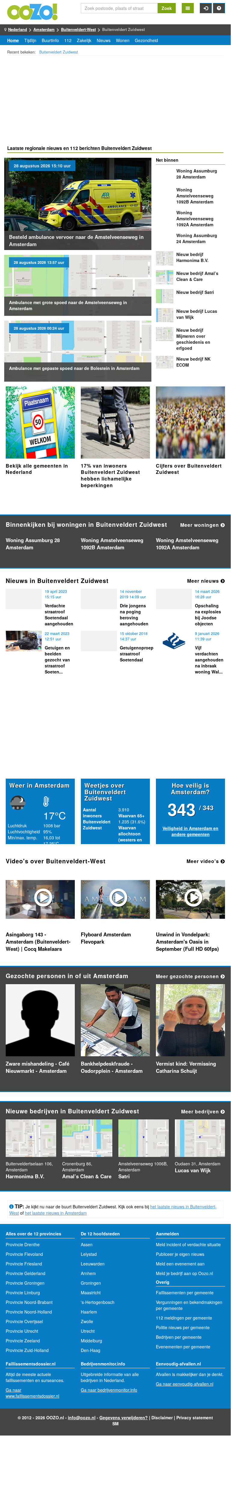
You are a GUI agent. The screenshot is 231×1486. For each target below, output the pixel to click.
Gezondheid (146, 40)
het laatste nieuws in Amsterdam (56, 1213)
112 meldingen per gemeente (184, 1318)
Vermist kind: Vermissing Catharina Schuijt (186, 1067)
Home (13, 40)
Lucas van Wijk (193, 1170)
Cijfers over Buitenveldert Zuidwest (189, 469)
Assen (87, 1244)
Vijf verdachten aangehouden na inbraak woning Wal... (209, 660)
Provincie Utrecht (22, 1331)
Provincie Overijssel (24, 1321)
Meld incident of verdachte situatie (188, 1244)
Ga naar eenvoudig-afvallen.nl (184, 1384)
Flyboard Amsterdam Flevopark (106, 938)
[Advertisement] (115, 101)
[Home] (32, 11)
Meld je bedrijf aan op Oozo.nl (184, 1273)
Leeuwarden (93, 1264)
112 (67, 40)
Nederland (17, 29)
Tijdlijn (30, 40)
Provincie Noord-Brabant (29, 1302)
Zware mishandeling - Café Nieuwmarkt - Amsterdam (37, 1067)
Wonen (122, 40)
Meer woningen (200, 524)
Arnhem (88, 1273)
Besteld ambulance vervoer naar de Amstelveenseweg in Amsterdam (76, 240)
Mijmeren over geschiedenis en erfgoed (193, 339)
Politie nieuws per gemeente (183, 1327)
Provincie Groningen (25, 1283)
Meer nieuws (203, 580)
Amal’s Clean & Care (197, 276)
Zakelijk (84, 40)
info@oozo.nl (82, 1417)
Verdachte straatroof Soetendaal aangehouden (59, 615)
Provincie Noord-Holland (29, 1312)
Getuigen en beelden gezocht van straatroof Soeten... (57, 660)
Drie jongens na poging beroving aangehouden (134, 615)
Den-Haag (90, 1350)
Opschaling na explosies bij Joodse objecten (208, 615)
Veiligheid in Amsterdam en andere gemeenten (190, 831)
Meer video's (203, 861)
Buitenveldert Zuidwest (58, 52)
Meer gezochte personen (188, 976)
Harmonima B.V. (192, 257)
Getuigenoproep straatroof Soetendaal (136, 654)
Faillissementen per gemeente (185, 1292)
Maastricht (91, 1292)
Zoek (167, 8)
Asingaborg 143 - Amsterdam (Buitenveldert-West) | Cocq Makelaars (38, 941)
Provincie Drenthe (23, 1244)
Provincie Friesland (24, 1264)
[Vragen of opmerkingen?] (219, 8)
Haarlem (89, 1312)
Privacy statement (194, 1417)
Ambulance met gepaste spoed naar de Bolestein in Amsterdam (74, 368)
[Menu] (188, 8)
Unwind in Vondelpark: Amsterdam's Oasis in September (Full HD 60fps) (187, 941)
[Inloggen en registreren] (206, 8)
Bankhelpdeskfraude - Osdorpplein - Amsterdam (112, 1067)
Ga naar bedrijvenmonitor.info (109, 1390)
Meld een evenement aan (180, 1264)
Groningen (91, 1283)
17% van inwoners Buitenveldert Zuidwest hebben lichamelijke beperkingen (110, 475)
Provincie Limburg (23, 1292)
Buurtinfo (50, 40)
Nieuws (104, 40)
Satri (195, 292)
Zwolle (87, 1321)
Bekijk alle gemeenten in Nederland (37, 469)
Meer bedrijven (200, 1111)
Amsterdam (44, 29)
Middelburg (91, 1341)
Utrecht (88, 1331)
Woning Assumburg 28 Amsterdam (196, 174)
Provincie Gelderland (25, 1273)
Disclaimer (162, 1417)
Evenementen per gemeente (183, 1347)
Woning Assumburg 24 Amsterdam (196, 238)
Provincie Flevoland (24, 1254)
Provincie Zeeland (23, 1341)
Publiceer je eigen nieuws (180, 1254)
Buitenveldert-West (78, 29)
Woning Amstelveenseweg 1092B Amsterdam (195, 196)
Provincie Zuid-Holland (27, 1350)
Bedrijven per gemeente (179, 1337)
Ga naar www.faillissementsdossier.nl (32, 1393)
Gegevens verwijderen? (123, 1417)
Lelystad (89, 1254)
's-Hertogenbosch (97, 1302)
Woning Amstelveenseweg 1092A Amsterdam (195, 218)
